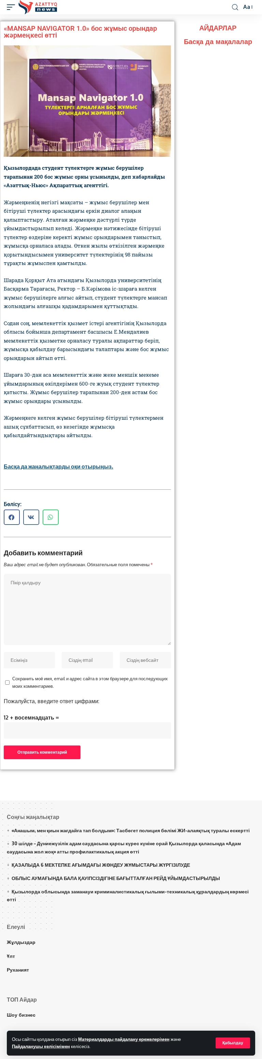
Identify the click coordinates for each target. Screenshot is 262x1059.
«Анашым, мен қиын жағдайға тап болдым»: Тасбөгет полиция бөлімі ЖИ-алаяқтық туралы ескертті (131, 830)
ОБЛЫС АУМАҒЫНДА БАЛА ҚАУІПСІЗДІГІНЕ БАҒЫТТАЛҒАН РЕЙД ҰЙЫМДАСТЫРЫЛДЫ (116, 878)
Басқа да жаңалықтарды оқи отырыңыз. (58, 466)
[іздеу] (235, 7)
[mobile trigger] (12, 7)
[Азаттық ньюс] (37, 7)
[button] (12, 517)
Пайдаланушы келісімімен (41, 1046)
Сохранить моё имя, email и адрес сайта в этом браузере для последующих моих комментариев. (90, 682)
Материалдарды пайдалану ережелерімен (124, 1039)
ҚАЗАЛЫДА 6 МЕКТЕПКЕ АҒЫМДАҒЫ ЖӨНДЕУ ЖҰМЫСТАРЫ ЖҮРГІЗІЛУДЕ (101, 865)
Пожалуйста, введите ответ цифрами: (51, 701)
